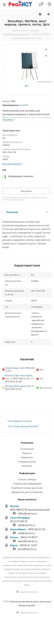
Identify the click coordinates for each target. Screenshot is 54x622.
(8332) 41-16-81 (28, 545)
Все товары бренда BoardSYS (24, 426)
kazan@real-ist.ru (27, 541)
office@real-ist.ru (27, 513)
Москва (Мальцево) (15, 385)
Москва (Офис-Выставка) (18, 375)
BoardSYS (24, 105)
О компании (27, 448)
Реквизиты (27, 457)
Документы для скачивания (27, 491)
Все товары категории (20, 421)
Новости (27, 453)
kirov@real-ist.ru (27, 549)
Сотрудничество (27, 461)
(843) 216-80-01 (29, 537)
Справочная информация (27, 483)
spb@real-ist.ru (26, 525)
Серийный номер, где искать (27, 487)
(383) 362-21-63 (36, 529)
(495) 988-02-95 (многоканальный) (30, 509)
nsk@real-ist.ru (26, 533)
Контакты (27, 465)
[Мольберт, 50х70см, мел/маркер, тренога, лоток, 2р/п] (27, 66)
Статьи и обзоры (27, 479)
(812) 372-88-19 (18, 521)
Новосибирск (12, 367)
